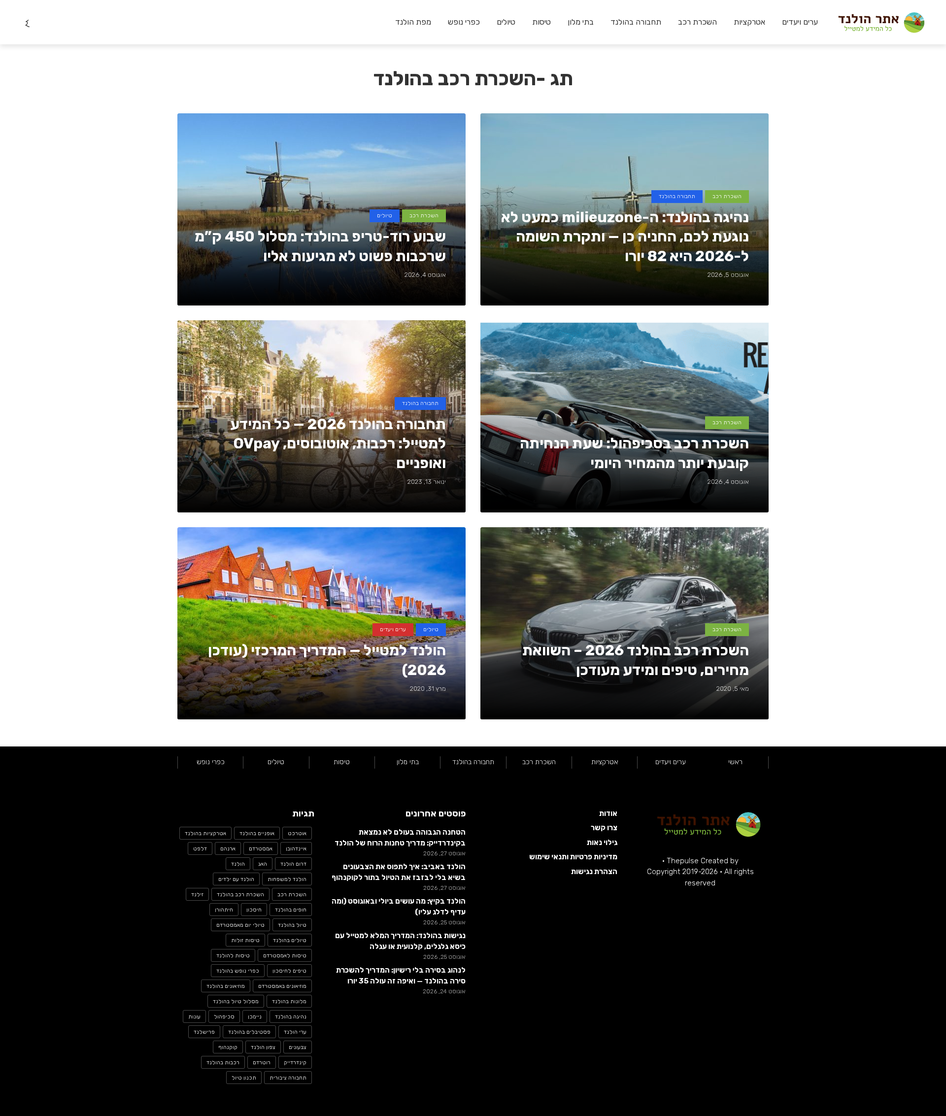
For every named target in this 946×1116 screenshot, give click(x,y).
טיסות (541, 22)
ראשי (735, 762)
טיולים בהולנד (289, 940)
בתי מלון (581, 22)
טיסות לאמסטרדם (284, 955)
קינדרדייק (295, 1062)
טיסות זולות (245, 940)
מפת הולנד (413, 22)
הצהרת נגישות (594, 871)
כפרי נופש (464, 22)
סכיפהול (224, 1017)
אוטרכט (297, 833)
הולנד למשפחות (287, 879)
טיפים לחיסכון (289, 971)
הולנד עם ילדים (236, 879)
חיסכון (254, 910)
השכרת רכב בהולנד (240, 894)
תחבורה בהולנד (635, 22)
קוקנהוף (227, 1047)
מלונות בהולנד (289, 1001)
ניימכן (255, 1017)
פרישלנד (204, 1032)
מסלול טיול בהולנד (236, 1001)
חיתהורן (224, 910)
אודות (608, 813)
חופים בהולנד (290, 910)
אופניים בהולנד (256, 833)
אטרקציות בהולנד (205, 833)
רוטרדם (261, 1062)
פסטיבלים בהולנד (249, 1032)
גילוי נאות (602, 842)
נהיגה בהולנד (290, 1017)
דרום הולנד (293, 864)
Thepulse (683, 860)
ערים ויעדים (800, 22)
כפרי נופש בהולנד (237, 971)
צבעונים (297, 1047)
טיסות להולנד (233, 955)
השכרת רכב (697, 22)
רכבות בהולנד (222, 1062)
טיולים (506, 22)
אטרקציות (749, 22)
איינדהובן (296, 848)
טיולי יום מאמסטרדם (240, 925)
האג (262, 864)
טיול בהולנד (292, 925)
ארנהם (228, 848)
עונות (194, 1017)
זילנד (197, 894)
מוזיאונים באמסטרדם (282, 986)
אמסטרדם (260, 848)
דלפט (200, 848)
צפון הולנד (263, 1047)
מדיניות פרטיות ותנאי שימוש (573, 856)
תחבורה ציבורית (288, 1078)
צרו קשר (604, 827)
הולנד (238, 864)
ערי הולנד (295, 1032)
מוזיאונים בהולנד (225, 986)
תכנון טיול (244, 1078)
